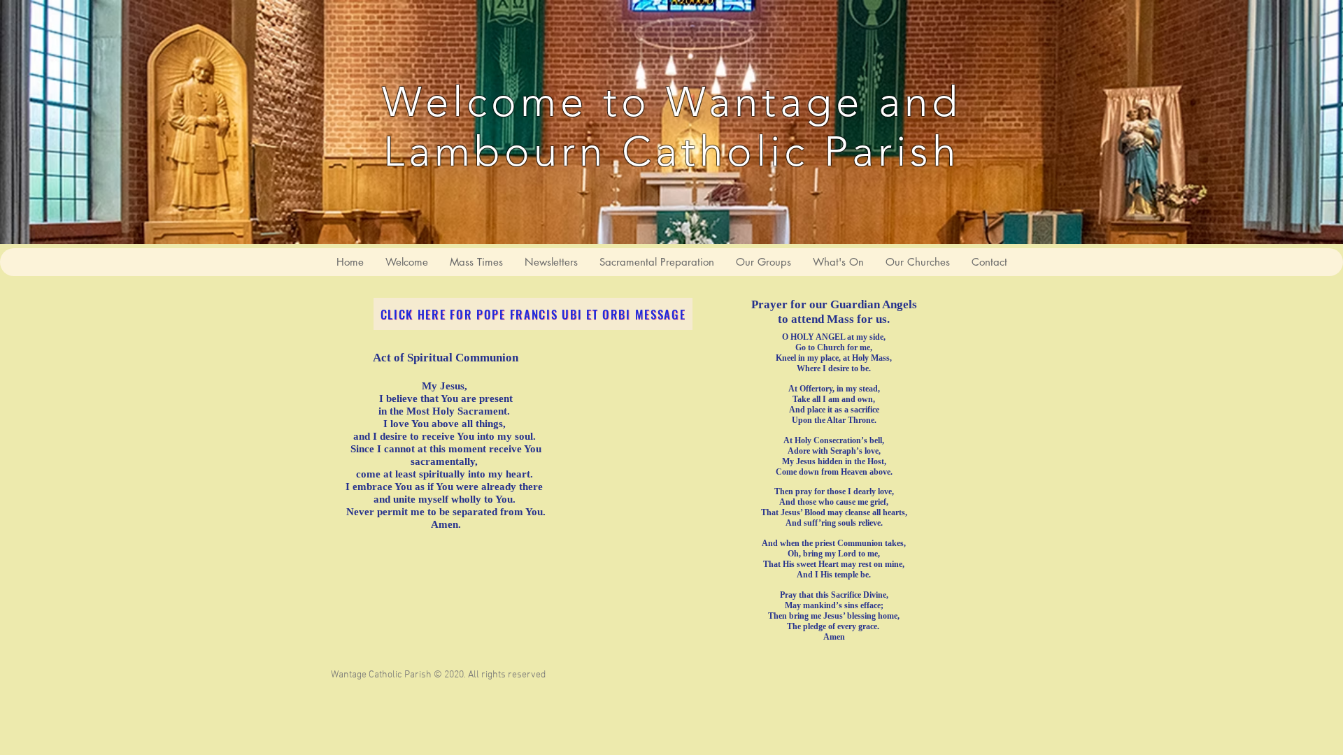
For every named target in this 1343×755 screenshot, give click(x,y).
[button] (656, 262)
